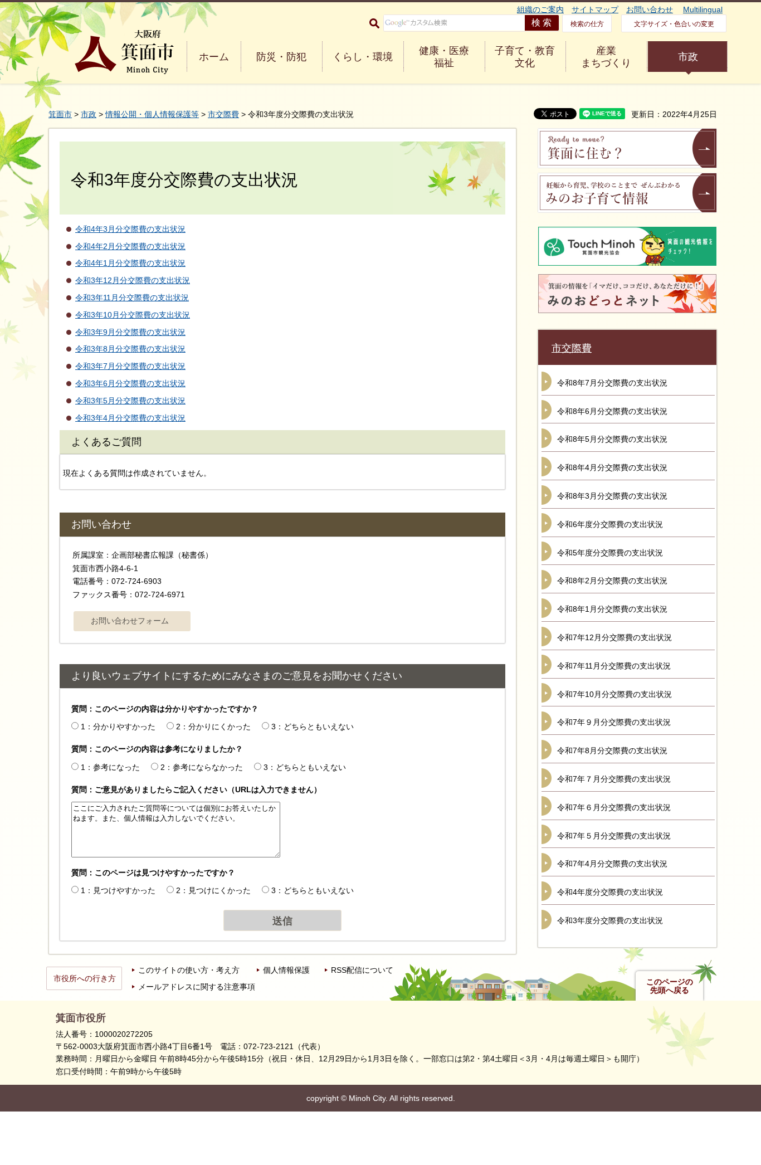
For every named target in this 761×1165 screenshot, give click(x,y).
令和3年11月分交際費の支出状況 (132, 297)
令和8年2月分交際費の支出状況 (612, 580)
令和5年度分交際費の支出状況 (610, 552)
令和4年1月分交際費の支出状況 (130, 263)
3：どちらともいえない (312, 726)
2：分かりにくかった (213, 726)
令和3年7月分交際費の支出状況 (130, 366)
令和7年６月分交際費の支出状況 (614, 807)
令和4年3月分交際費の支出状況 (130, 229)
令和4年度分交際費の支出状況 (610, 892)
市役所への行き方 (84, 978)
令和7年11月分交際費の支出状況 (614, 665)
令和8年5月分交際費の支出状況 (612, 439)
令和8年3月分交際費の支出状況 (612, 495)
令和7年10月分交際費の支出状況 (614, 694)
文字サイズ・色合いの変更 (674, 24)
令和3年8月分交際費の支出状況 (130, 348)
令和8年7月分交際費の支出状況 (612, 382)
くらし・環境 (363, 56)
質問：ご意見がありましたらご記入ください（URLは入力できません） (196, 789)
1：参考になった (110, 767)
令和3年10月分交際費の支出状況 (132, 314)
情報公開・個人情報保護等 (152, 114)
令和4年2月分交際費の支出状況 (130, 246)
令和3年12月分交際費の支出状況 (132, 280)
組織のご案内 (540, 9)
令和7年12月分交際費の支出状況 (614, 637)
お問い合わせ (649, 9)
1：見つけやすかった (118, 890)
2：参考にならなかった (201, 767)
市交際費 (223, 114)
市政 (688, 56)
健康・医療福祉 (444, 57)
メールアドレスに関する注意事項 (196, 986)
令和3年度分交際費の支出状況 (610, 920)
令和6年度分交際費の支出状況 (610, 524)
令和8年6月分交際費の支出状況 (612, 411)
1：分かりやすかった (118, 726)
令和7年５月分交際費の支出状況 (614, 835)
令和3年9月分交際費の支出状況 (130, 332)
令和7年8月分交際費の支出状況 (612, 750)
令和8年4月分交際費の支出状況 (612, 467)
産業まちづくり (606, 57)
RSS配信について (362, 970)
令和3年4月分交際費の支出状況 (130, 417)
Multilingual (703, 9)
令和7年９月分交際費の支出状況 (614, 722)
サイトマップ (595, 9)
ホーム (214, 56)
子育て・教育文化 (525, 57)
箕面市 (60, 114)
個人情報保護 (286, 970)
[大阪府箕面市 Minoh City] (124, 52)
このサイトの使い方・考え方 (189, 970)
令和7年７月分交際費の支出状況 (614, 778)
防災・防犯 (281, 56)
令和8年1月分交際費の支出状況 (612, 609)
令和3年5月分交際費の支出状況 (130, 400)
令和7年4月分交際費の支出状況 (612, 863)
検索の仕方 (587, 24)
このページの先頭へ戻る (669, 986)
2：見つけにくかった (213, 890)
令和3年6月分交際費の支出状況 (130, 383)
